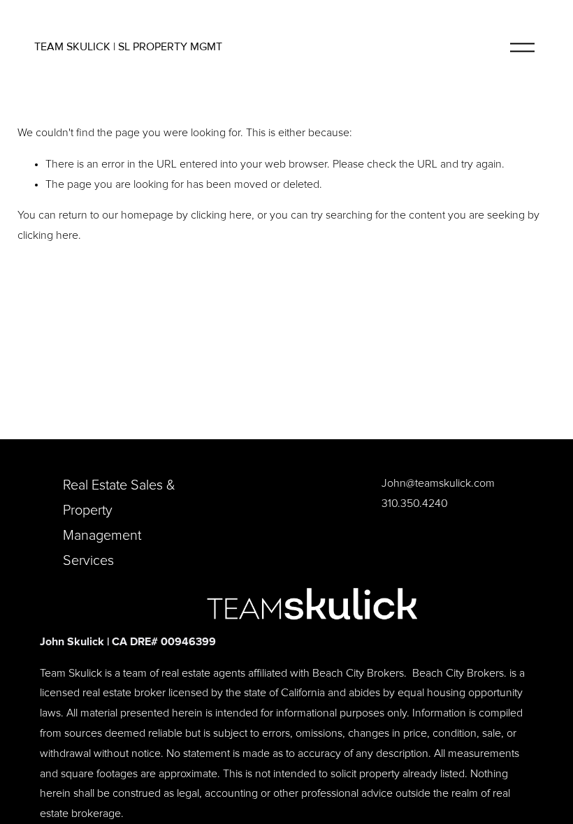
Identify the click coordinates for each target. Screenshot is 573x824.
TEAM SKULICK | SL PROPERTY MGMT (128, 47)
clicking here (221, 215)
